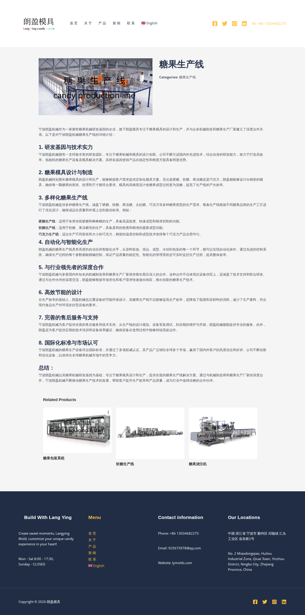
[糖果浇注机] (223, 433)
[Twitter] (225, 23)
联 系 (131, 23)
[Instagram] (234, 23)
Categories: (168, 77)
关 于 (88, 23)
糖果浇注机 (198, 464)
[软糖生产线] (150, 433)
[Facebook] (215, 23)
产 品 (102, 23)
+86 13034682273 (184, 533)
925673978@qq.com (184, 548)
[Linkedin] (244, 23)
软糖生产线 (125, 464)
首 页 (73, 23)
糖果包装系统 (54, 458)
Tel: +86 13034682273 (269, 23)
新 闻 (116, 23)
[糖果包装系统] (77, 430)
